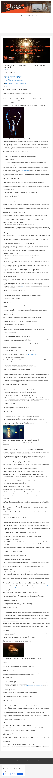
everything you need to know (32, 354)
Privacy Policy (28, 15)
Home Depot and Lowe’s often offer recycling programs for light (32, 685)
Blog (16, 15)
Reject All (13, 773)
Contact (33, 15)
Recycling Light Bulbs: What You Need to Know (13, 79)
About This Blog (21, 15)
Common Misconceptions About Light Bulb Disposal (14, 80)
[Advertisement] (26, 25)
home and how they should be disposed (29, 405)
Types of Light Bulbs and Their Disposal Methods (13, 76)
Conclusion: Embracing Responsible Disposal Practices (14, 84)
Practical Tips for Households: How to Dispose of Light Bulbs (15, 83)
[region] (13, 770)
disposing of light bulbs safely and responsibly (34, 446)
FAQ (6, 86)
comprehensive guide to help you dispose (24, 273)
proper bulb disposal (25, 170)
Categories (38, 15)
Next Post (50, 753)
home (37, 585)
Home (13, 15)
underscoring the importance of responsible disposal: (20, 703)
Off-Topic (4, 69)
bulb (22, 286)
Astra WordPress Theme (36, 760)
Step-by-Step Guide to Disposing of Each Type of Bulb (14, 77)
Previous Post (4, 753)
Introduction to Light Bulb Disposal (11, 74)
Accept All (20, 773)
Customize (7, 773)
